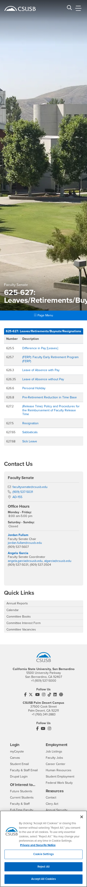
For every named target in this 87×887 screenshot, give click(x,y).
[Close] (82, 817)
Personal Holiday (34, 388)
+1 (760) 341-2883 (44, 714)
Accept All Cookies (43, 879)
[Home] (20, 8)
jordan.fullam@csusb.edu (25, 543)
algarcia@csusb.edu (57, 561)
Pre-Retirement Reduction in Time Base (49, 397)
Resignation (30, 423)
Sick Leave (29, 441)
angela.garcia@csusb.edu (25, 561)
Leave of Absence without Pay (43, 379)
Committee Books (18, 616)
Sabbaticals (30, 432)
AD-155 (17, 497)
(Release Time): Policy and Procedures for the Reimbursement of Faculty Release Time (51, 410)
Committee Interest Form (23, 623)
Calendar (12, 610)
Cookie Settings (43, 854)
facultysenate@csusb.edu (30, 487)
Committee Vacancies (21, 629)
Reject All (43, 866)
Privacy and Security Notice (38, 845)
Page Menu (45, 315)
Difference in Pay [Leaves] (40, 348)
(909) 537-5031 (22, 492)
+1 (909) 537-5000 (43, 681)
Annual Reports (17, 603)
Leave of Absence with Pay (41, 370)
